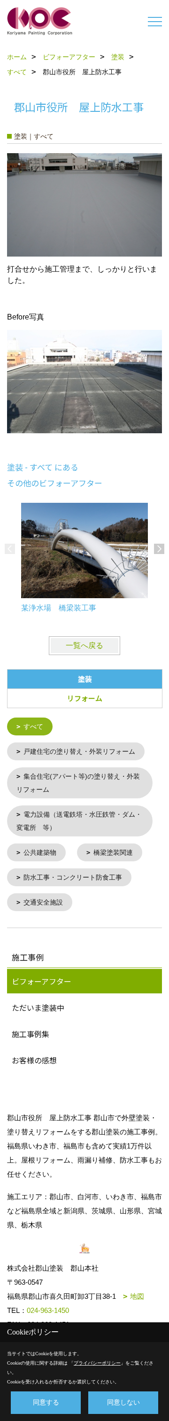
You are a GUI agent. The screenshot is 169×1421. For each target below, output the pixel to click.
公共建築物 (39, 852)
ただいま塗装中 (38, 1007)
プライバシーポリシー (97, 1363)
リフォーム (84, 698)
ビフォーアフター (41, 981)
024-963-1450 (48, 1310)
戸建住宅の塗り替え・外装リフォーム (79, 751)
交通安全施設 (43, 902)
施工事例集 (30, 1033)
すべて (33, 726)
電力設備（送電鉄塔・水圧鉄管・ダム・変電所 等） (79, 821)
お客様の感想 (34, 1060)
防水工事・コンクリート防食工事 (72, 877)
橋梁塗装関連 (113, 852)
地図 (137, 1296)
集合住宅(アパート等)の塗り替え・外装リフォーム (78, 783)
